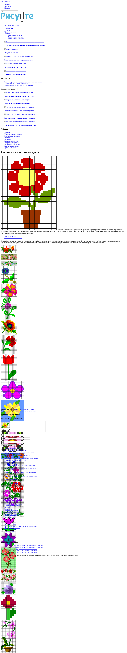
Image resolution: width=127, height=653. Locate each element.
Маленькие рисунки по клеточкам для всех (19, 96)
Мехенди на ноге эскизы (12, 528)
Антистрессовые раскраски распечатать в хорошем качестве (24, 45)
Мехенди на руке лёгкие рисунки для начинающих (20, 526)
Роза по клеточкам (10, 236)
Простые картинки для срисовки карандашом (20, 469)
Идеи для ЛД (8, 28)
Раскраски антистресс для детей (15, 67)
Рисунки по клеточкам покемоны (26, 549)
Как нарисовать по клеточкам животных (17, 455)
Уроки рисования (10, 32)
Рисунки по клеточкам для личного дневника (19, 118)
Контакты (7, 6)
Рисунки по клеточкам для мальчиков (16, 457)
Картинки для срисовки (12, 136)
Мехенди (7, 8)
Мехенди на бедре (10, 529)
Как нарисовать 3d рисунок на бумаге (16, 83)
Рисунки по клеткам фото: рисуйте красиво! (19, 110)
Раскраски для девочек (15, 37)
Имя (2, 435)
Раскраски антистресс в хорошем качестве (18, 60)
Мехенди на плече (10, 524)
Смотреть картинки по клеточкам (15, 460)
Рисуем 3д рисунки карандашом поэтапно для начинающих (23, 82)
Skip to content (5, 1)
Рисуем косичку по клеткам (13, 238)
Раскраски (7, 33)
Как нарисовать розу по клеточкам (24, 411)
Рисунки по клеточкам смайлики (14, 453)
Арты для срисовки (11, 483)
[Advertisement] (56, 395)
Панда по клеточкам (10, 462)
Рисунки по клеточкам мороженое (15, 450)
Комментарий (5, 432)
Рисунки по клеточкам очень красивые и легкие (19, 452)
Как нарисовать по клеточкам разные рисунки (20, 125)
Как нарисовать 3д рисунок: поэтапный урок (18, 85)
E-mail (3, 438)
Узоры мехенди (9, 531)
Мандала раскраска (11, 53)
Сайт (2, 442)
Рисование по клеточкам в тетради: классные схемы (21, 458)
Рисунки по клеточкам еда (12, 448)
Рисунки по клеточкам (11, 25)
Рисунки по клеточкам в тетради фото (17, 103)
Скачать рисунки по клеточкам (24, 409)
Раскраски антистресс (15, 35)
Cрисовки (7, 27)
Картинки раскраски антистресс (15, 74)
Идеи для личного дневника (13, 134)
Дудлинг (7, 30)
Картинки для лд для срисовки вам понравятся (20, 476)
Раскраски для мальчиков (16, 38)
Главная (6, 4)
